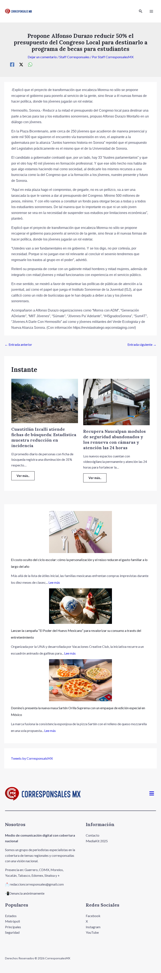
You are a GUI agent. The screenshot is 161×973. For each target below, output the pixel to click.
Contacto (92, 835)
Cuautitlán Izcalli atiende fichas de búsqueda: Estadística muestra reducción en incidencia (43, 437)
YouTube (92, 932)
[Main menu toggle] (151, 11)
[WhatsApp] (30, 64)
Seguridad (12, 932)
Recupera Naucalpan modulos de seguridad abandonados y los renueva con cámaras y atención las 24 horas (114, 439)
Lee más (54, 582)
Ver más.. (23, 476)
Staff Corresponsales (74, 57)
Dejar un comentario (42, 57)
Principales (13, 927)
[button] (141, 11)
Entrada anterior (18, 344)
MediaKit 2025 (97, 841)
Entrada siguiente (141, 344)
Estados (11, 916)
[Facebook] (12, 64)
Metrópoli (12, 921)
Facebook (93, 916)
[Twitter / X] (21, 64)
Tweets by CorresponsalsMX (32, 758)
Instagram (93, 927)
